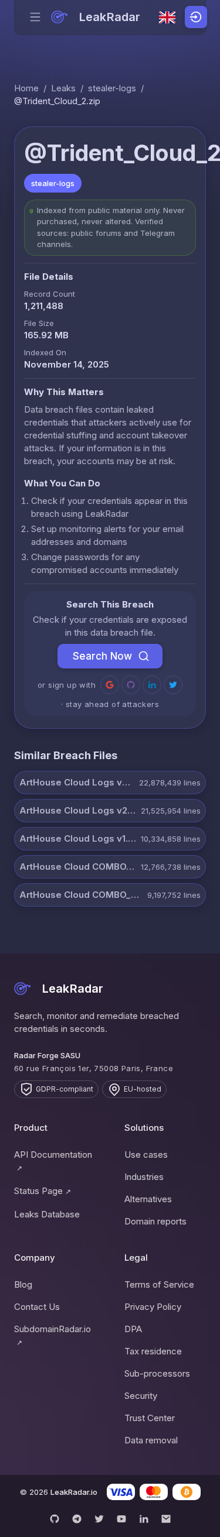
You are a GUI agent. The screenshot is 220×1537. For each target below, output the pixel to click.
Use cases (146, 1154)
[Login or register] (196, 17)
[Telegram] (76, 1518)
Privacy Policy (152, 1306)
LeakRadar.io (73, 1492)
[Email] (166, 1518)
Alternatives (148, 1199)
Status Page (42, 1190)
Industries (144, 1176)
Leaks (63, 88)
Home (26, 88)
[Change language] (167, 17)
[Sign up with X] (173, 684)
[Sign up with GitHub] (130, 684)
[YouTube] (121, 1518)
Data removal (151, 1440)
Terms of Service (159, 1284)
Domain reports (155, 1221)
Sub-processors (157, 1373)
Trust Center (149, 1417)
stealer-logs (112, 88)
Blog (23, 1284)
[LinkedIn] (143, 1518)
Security (140, 1395)
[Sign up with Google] (109, 684)
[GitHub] (54, 1518)
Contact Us (37, 1306)
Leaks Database (47, 1214)
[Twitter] (99, 1518)
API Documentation (53, 1160)
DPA (133, 1328)
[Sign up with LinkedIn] (152, 684)
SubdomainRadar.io (52, 1335)
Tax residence (153, 1351)
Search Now (102, 656)
